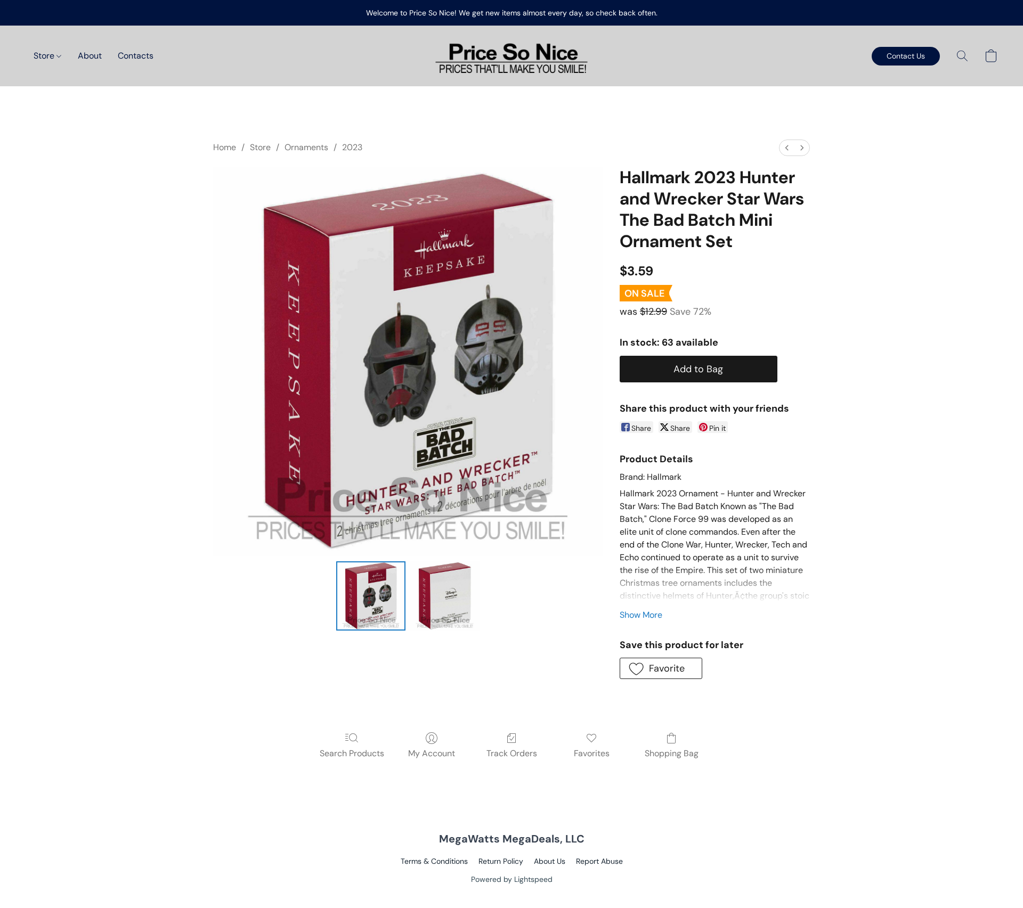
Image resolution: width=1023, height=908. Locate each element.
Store (45, 55)
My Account (431, 753)
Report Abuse (599, 861)
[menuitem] (787, 148)
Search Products (352, 753)
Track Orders (511, 753)
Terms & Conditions (434, 861)
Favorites (592, 753)
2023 (352, 147)
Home (224, 147)
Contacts (135, 55)
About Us (549, 861)
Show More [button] (641, 614)
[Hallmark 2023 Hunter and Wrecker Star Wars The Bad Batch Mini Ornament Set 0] (370, 596)
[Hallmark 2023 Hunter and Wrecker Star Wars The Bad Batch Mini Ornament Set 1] (444, 596)
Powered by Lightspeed (512, 879)
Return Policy (500, 861)
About (90, 55)
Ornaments (306, 147)
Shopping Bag (672, 753)
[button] (511, 56)
